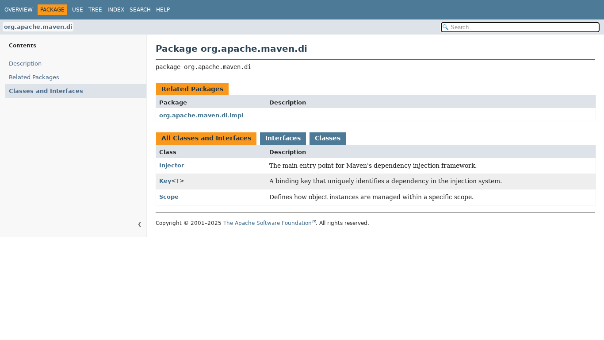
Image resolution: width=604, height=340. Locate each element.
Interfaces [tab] (283, 138)
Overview (18, 10)
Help (163, 10)
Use (77, 10)
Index (115, 10)
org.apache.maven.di (38, 26)
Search (140, 10)
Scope (169, 196)
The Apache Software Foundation (267, 223)
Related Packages (34, 77)
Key (165, 181)
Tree (95, 10)
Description (25, 63)
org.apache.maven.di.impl (201, 115)
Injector (171, 165)
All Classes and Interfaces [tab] (206, 138)
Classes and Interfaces (46, 91)
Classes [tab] (327, 138)
